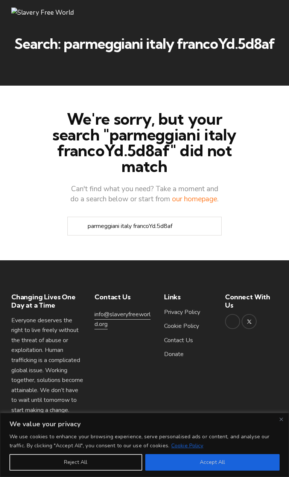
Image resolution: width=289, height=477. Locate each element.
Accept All (212, 462)
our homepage (194, 199)
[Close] (281, 419)
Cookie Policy (187, 445)
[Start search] (76, 226)
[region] (144, 445)
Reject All (75, 462)
